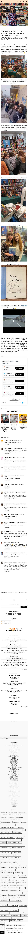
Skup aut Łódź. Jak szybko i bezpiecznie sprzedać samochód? (14, 691)
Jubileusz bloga (14, 761)
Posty (3, 621)
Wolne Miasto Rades (14, 915)
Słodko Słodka (14, 688)
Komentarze (5, 623)
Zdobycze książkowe (14, 803)
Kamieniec (3, 842)
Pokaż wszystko (24, 669)
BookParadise (8, 467)
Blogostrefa (14, 752)
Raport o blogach (14, 780)
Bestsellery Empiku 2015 (14, 750)
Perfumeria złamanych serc (6, 872)
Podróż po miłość (12, 877)
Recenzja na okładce (14, 782)
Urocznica (7, 514)
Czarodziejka (3, 824)
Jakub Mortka (19, 837)
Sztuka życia (18, 897)
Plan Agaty (23, 875)
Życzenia (14, 806)
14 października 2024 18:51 (19, 467)
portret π (7, 484)
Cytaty (14, 754)
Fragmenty (14, 757)
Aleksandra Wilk (22, 812)
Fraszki (14, 758)
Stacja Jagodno (11, 892)
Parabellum (11, 870)
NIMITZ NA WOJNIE (14, 697)
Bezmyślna (3, 817)
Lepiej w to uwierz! (4, 857)
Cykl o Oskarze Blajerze (5, 822)
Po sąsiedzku (3, 877)
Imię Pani (2, 837)
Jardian (6, 440)
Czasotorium (11, 824)
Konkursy (14, 764)
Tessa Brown (3, 905)
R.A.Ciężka (7, 531)
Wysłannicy (12, 920)
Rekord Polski (14, 784)
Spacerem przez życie (14, 675)
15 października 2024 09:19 (17, 514)
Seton (20, 890)
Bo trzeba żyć (10, 817)
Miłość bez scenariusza (5, 862)
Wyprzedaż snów (4, 920)
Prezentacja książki (14, 777)
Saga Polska (12, 885)
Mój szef (14, 862)
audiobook (14, 804)
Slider (25, 38)
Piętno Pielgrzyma (4, 875)
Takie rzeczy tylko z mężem (15, 900)
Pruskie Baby (13, 880)
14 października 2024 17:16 (20, 448)
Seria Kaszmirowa (14, 887)
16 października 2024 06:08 (13, 542)
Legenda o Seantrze (16, 852)
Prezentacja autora (14, 776)
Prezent (14, 775)
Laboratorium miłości (5, 852)
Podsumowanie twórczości (14, 774)
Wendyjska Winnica (13, 910)
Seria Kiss (22, 887)
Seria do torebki (4, 890)
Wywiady (14, 801)
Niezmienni (3, 867)
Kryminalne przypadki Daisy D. (17, 847)
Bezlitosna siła (18, 814)
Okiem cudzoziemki (21, 867)
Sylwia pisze (7, 553)
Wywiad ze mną (14, 800)
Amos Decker (3, 814)
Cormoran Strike (4, 819)
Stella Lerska (3, 895)
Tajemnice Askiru (4, 900)
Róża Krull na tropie (21, 882)
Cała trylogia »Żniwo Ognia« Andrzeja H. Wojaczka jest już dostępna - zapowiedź (14, 652)
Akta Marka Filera (12, 812)
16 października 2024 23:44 (19, 562)
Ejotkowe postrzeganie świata (14, 648)
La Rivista (14, 766)
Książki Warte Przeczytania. (14, 660)
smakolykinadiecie (9, 504)
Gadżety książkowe (14, 759)
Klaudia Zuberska (9, 492)
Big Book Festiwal (14, 751)
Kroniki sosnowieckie (5, 847)
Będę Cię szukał (19, 817)
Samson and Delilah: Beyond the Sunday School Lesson (14, 683)
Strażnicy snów (21, 895)
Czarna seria (15, 822)
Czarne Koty (23, 822)
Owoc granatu (4, 870)
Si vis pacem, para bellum (14, 638)
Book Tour (14, 753)
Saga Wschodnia (20, 885)
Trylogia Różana (22, 905)
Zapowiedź (14, 802)
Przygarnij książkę (14, 779)
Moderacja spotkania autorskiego (14, 38)
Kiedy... (9, 842)
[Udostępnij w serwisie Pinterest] (6, 408)
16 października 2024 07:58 (18, 553)
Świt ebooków (14, 805)
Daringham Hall (19, 827)
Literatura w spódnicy (15, 857)
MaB (5, 542)
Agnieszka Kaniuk (9, 457)
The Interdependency (13, 905)
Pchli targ (14, 773)
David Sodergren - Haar (14, 646)
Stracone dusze (12, 895)
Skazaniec (3, 892)
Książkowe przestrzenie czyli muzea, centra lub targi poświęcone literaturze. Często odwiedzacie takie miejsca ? (14, 665)
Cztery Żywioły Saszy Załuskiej (7, 827)
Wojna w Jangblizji (4, 915)
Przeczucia (20, 880)
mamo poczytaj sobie (14, 701)
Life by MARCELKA (9, 475)
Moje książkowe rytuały (14, 769)
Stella (24, 892)
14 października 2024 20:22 (17, 484)
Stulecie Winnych (4, 897)
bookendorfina (14, 695)
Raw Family (3, 882)
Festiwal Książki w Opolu (14, 756)
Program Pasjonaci (14, 778)
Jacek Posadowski (10, 837)
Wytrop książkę (14, 799)
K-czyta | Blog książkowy (14, 644)
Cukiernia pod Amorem (14, 819)
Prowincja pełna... (4, 880)
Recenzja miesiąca (14, 781)
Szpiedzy (12, 897)
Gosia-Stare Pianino (10, 522)
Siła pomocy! (14, 677)
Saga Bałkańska (4, 885)
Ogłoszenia (14, 770)
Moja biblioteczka (14, 768)
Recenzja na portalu (14, 783)
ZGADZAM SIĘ (20, 932)
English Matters (14, 755)
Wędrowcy (19, 920)
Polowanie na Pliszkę (22, 877)
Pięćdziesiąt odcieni (14, 875)
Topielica (14, 703)
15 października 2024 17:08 (17, 531)
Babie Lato (11, 814)
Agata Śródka (3, 812)
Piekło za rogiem (18, 872)
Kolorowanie (14, 763)
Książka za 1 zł (14, 765)
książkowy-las (8, 448)
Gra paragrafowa (14, 760)
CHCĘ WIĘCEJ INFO (12, 932)
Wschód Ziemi (23, 915)
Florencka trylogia (17, 832)
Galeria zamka (8, 562)
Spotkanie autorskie (5, 39)
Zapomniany (3, 925)
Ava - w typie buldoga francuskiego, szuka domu (14, 640)
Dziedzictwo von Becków (5, 832)
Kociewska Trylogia (16, 842)
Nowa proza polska (11, 867)
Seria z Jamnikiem (13, 890)
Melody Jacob (14, 681)
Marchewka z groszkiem (14, 658)
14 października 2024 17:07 (15, 440)
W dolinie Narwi (4, 910)
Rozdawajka (14, 785)
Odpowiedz (7, 444)
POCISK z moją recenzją (14, 771)
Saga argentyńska (4, 887)
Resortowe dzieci (11, 882)
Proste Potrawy (14, 656)
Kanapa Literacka (14, 762)
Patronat (14, 772)
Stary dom (18, 892)
